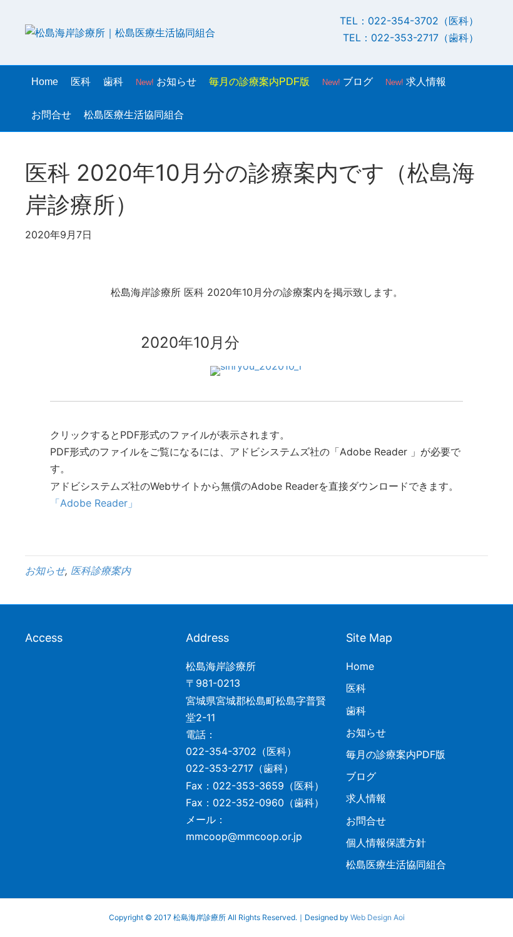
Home (44, 81)
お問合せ (51, 114)
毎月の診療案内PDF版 (259, 81)
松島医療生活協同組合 (134, 114)
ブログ (347, 81)
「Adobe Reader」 (94, 503)
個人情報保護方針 (386, 842)
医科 (81, 81)
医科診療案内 (101, 570)
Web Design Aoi (377, 917)
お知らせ (166, 81)
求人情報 (415, 81)
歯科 (113, 81)
